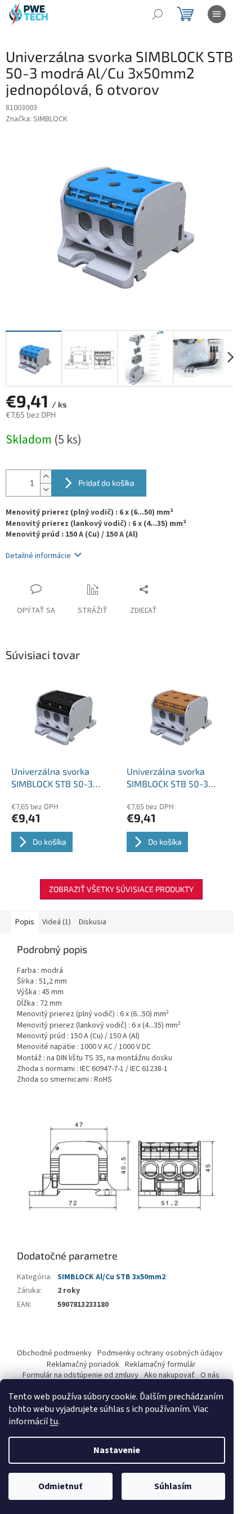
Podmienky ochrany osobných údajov (160, 1353)
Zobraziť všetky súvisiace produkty (121, 889)
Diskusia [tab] (92, 922)
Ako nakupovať (169, 1375)
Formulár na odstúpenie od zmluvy (80, 1375)
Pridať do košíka (106, 483)
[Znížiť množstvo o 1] (45, 489)
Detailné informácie (38, 555)
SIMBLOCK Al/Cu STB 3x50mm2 (111, 1277)
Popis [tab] (24, 922)
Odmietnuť (60, 1486)
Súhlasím (173, 1486)
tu (54, 1421)
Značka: (37, 119)
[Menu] (216, 14)
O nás (209, 1375)
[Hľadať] (157, 14)
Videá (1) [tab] (56, 922)
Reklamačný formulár (160, 1364)
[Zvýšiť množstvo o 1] (45, 476)
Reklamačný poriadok (83, 1364)
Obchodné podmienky (54, 1353)
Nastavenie (116, 1450)
